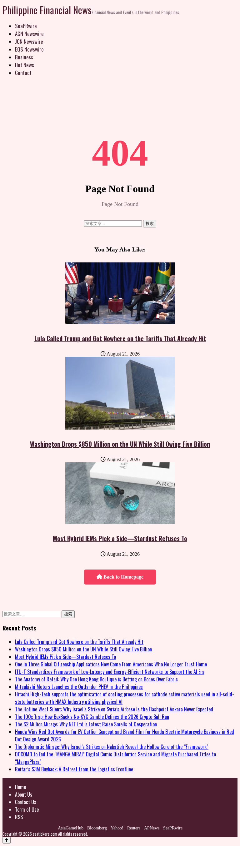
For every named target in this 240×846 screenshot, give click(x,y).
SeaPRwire (26, 26)
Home (20, 787)
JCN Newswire (29, 41)
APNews (151, 828)
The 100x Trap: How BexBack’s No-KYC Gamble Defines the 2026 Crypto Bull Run (92, 716)
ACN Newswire (29, 33)
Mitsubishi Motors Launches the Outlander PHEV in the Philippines (79, 686)
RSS (19, 817)
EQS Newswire (29, 49)
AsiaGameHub (70, 828)
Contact (23, 73)
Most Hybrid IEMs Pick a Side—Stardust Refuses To (120, 538)
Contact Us (25, 802)
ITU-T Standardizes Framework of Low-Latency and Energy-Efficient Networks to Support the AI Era (109, 671)
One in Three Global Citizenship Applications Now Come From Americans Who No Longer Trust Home (111, 664)
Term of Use (27, 809)
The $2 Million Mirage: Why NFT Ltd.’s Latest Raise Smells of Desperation (86, 724)
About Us (23, 794)
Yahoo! (117, 828)
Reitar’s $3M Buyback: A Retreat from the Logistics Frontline (74, 769)
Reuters (133, 828)
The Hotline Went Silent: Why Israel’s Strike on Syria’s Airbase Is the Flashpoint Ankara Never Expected (114, 709)
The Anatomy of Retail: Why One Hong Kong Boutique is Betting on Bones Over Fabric (96, 679)
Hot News (24, 65)
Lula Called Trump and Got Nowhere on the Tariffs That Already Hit (120, 338)
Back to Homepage (122, 577)
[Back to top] (6, 840)
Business (24, 57)
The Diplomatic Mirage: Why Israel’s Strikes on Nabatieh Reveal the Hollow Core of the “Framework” (111, 746)
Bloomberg (97, 828)
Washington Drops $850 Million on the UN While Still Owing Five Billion (120, 444)
